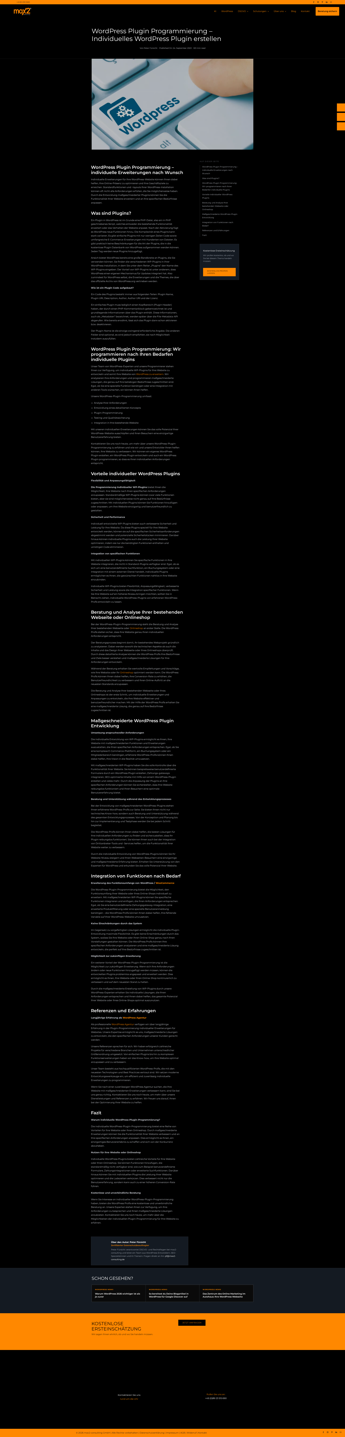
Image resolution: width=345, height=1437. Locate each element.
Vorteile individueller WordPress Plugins (217, 196)
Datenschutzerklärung (152, 1432)
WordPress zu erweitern (149, 374)
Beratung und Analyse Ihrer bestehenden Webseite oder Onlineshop (215, 206)
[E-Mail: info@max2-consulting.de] (341, 117)
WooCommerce (165, 883)
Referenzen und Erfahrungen (215, 230)
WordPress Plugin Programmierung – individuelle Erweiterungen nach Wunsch (220, 170)
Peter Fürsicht (150, 48)
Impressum (172, 1432)
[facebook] (314, 2)
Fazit (204, 235)
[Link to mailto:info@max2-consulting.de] (129, 1384)
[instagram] (318, 2)
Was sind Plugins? (210, 178)
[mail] (331, 2)
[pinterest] (322, 2)
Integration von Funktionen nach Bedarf (217, 224)
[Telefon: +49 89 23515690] (341, 107)
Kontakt (202, 1432)
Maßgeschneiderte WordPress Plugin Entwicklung (219, 216)
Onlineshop (136, 628)
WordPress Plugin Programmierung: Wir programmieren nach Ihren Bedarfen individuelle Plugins (219, 186)
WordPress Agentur (134, 1017)
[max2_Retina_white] (22, 8)
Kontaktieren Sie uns (129, 1395)
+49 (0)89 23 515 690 (216, 1398)
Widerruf (191, 1432)
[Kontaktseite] (341, 126)
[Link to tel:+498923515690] (216, 1384)
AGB (182, 1432)
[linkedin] (326, 2)
